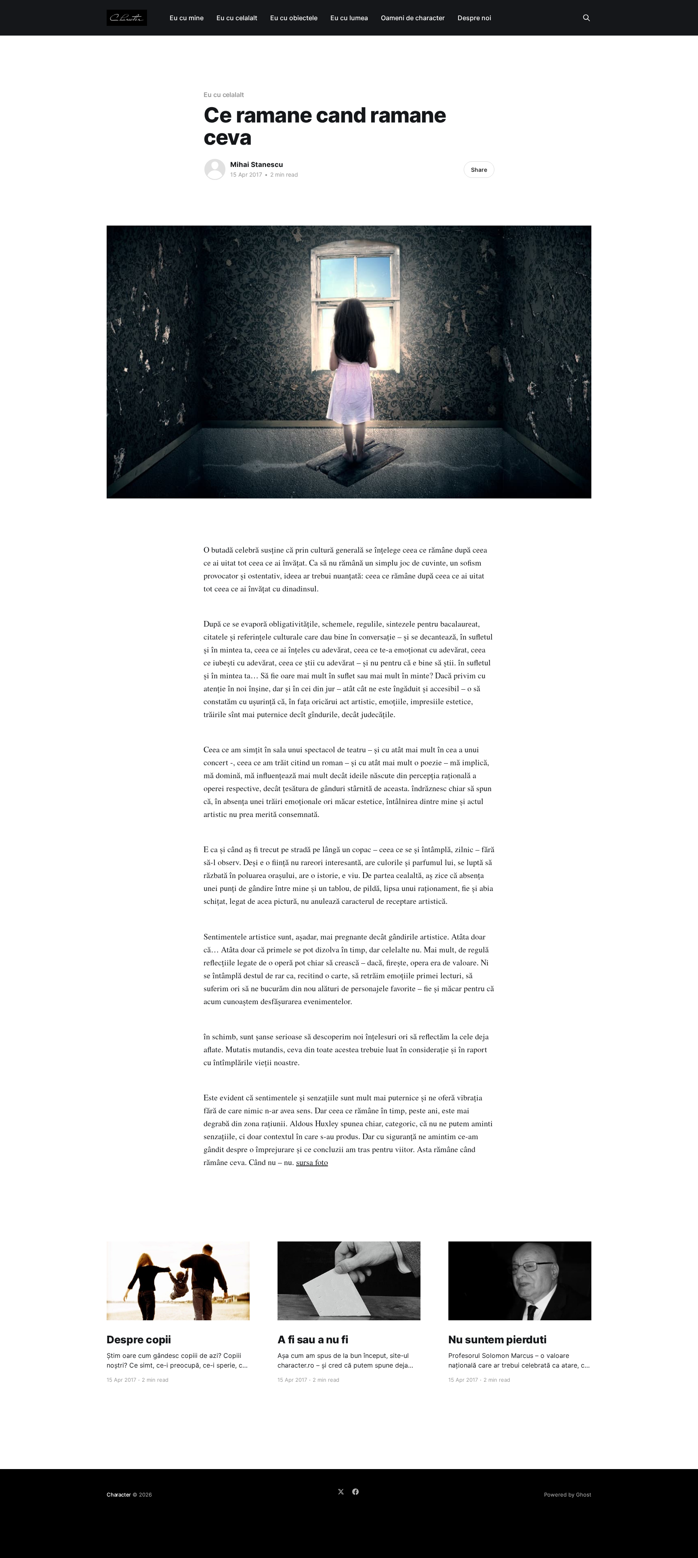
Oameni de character (413, 18)
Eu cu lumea (349, 18)
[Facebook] (355, 1491)
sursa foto (312, 1162)
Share (479, 169)
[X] (341, 1491)
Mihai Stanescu (256, 164)
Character (119, 1494)
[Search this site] (586, 17)
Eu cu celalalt (237, 18)
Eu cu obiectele (293, 18)
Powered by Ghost (567, 1494)
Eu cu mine (187, 18)
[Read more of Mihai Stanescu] (215, 169)
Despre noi (474, 18)
